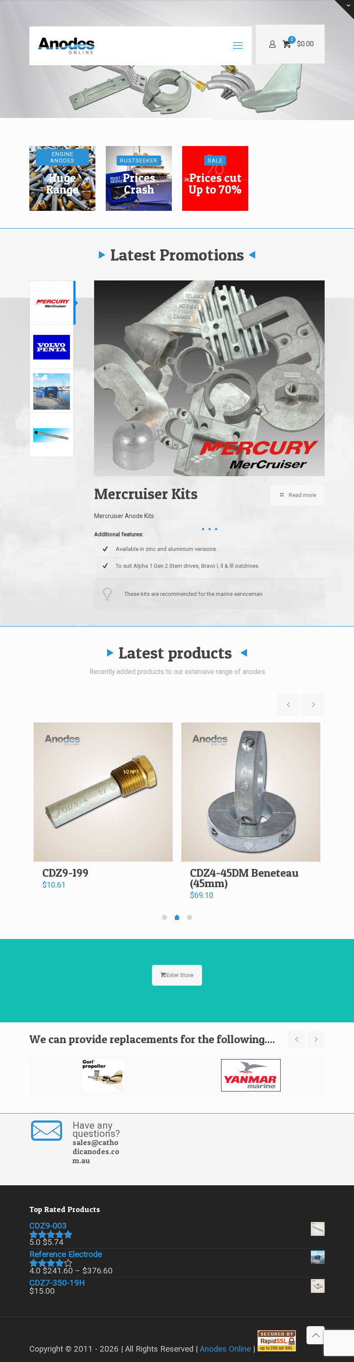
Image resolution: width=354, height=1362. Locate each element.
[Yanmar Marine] (250, 1075)
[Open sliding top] (344, 9)
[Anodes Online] (66, 45)
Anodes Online (225, 1349)
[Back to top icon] (316, 1335)
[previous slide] (288, 705)
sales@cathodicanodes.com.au (96, 1151)
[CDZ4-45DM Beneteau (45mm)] (250, 792)
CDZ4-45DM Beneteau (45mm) (244, 878)
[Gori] (103, 1075)
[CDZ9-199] (103, 792)
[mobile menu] (238, 45)
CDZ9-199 (65, 872)
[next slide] (313, 705)
